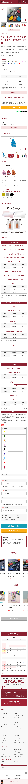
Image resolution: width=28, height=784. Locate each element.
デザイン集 (16, 751)
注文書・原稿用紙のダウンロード (7, 756)
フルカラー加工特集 (17, 752)
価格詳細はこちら (14, 92)
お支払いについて (17, 740)
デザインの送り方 (4, 752)
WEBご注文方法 (17, 737)
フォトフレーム (4, 719)
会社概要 (19, 775)
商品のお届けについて (5, 742)
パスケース (16, 719)
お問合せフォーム (4, 767)
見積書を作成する (15, 526)
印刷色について (3, 751)
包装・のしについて (4, 740)
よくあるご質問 (17, 743)
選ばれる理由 (3, 761)
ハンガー (16, 713)
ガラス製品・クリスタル (19, 715)
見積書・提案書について (5, 738)
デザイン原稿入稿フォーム (19, 756)
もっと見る (14, 127)
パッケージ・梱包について (19, 738)
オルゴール (16, 717)
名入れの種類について (18, 749)
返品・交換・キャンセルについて (20, 742)
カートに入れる (15, 530)
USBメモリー (17, 711)
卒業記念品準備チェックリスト (6, 743)
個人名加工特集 (3, 754)
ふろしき (16, 722)
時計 (1, 711)
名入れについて (3, 749)
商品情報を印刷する (14, 29)
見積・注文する (15, 107)
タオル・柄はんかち (18, 720)
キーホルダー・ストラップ (5, 4)
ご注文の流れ (16, 735)
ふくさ (2, 722)
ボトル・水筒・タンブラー (19, 728)
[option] (14, 14)
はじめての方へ (3, 735)
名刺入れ (2, 720)
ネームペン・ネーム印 (5, 729)
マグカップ (16, 726)
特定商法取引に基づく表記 (7, 774)
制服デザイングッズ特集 (18, 754)
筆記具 (2, 715)
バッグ (2, 726)
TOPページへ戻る (14, 618)
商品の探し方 (3, 737)
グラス (2, 728)
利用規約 (14, 775)
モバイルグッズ (4, 713)
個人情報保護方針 (18, 774)
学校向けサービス (17, 761)
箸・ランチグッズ (4, 724)
